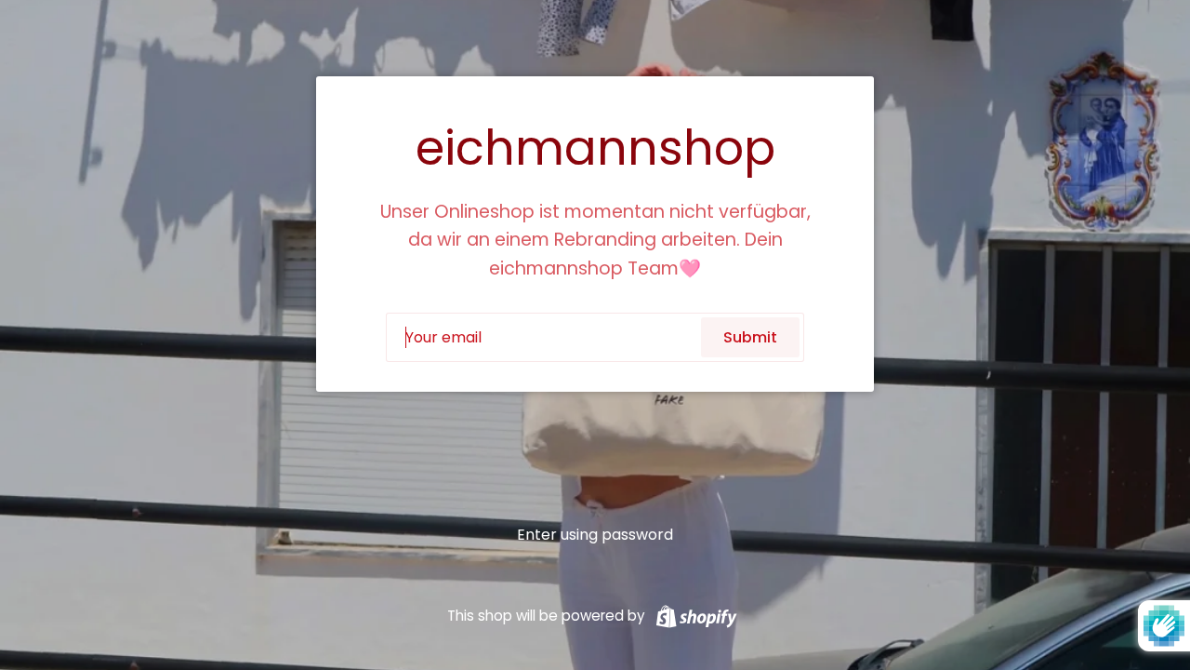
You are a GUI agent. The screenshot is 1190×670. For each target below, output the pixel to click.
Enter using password (595, 534)
